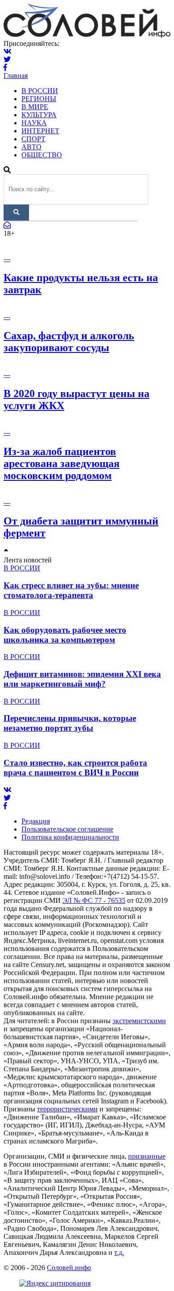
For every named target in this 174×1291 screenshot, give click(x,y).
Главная (16, 75)
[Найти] (16, 213)
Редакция (35, 821)
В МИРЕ (34, 107)
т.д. (119, 1252)
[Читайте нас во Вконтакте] (8, 51)
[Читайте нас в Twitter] (7, 59)
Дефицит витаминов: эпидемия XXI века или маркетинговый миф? (82, 679)
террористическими (67, 1109)
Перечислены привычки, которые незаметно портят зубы (70, 723)
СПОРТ (33, 139)
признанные (147, 1156)
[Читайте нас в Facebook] (5, 67)
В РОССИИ (39, 90)
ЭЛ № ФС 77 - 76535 (93, 900)
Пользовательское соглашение (67, 829)
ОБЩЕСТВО (41, 155)
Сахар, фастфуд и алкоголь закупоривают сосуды (69, 341)
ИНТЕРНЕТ (40, 131)
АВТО (31, 147)
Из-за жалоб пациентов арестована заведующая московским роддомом (62, 463)
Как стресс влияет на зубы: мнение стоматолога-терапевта (71, 590)
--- (7, 258)
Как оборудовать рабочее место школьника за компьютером (65, 634)
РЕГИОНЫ (38, 98)
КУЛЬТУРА (39, 115)
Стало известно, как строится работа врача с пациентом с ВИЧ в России (75, 767)
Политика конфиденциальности (70, 837)
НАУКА (34, 123)
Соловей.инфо (69, 1267)
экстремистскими (139, 1021)
